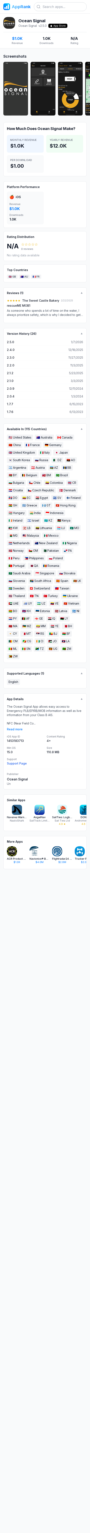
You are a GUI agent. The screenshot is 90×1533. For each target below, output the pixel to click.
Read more (15, 729)
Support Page (17, 763)
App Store (59, 25)
